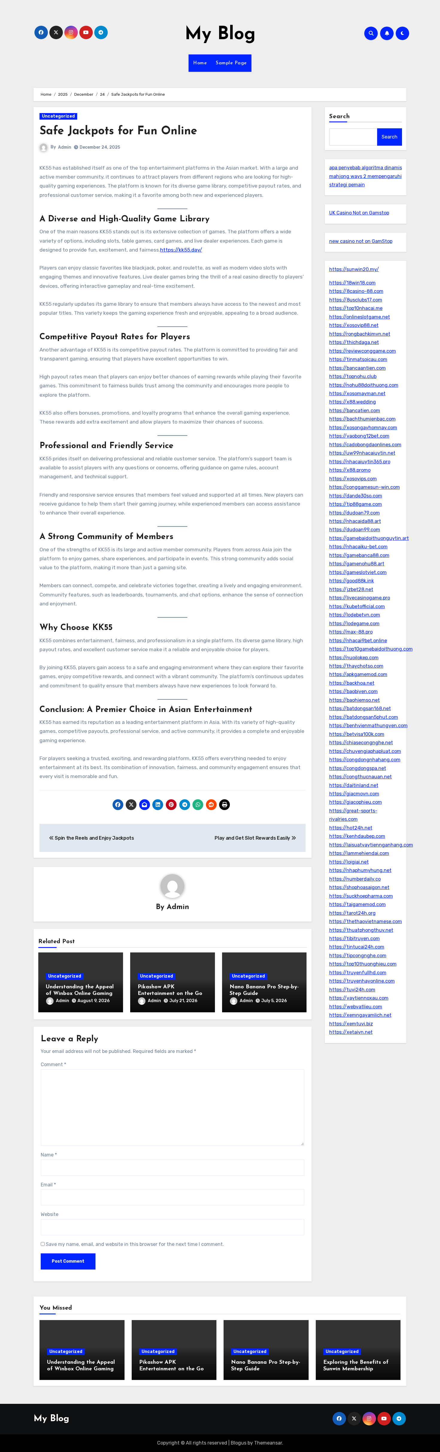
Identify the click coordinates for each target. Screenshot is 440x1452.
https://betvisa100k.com (356, 734)
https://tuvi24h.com (352, 990)
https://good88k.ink (351, 581)
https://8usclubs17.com (355, 300)
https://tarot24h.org (352, 913)
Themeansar (268, 1443)
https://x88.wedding (352, 402)
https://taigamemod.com (357, 904)
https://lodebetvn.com (354, 615)
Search (339, 117)
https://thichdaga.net (354, 342)
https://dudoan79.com (354, 513)
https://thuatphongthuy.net (361, 930)
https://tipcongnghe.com (357, 955)
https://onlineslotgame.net (359, 317)
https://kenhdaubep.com (357, 836)
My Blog (220, 35)
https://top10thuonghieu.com (363, 964)
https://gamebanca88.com (359, 555)
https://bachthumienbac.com (362, 419)
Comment (53, 1064)
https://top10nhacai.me (356, 308)
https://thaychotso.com (356, 666)
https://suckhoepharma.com (361, 896)
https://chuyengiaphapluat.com (365, 751)
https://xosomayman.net (357, 393)
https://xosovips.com (353, 479)
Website (49, 1214)
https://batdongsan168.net (360, 708)
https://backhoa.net (351, 683)
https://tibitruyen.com (354, 938)
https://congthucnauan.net (360, 777)
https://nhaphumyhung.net (360, 870)
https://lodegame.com (354, 623)
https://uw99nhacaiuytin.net (362, 453)
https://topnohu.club (353, 376)
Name (49, 1155)
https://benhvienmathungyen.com (368, 725)
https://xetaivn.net (351, 1032)
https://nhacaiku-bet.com (358, 547)
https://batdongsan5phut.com (363, 717)
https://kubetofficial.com (357, 606)
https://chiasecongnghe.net (361, 742)
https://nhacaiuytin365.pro (359, 462)
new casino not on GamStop (360, 241)
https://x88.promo (350, 470)
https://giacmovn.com (354, 794)
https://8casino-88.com (356, 291)
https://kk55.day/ (181, 250)
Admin (64, 147)
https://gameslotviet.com (358, 572)
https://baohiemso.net (354, 700)
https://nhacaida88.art (355, 521)
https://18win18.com (352, 283)
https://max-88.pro (351, 632)
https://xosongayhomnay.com (363, 427)
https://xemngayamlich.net (360, 1015)
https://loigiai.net (349, 862)
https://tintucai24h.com (356, 947)
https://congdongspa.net (357, 768)
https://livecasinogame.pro (359, 598)
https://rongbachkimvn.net (359, 334)
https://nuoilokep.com (354, 657)
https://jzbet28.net (351, 589)
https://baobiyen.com (353, 691)
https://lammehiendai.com (359, 853)
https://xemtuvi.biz (351, 1024)
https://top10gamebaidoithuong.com (371, 649)
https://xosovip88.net (354, 325)
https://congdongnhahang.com (364, 759)
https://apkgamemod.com (358, 674)
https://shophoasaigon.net (359, 887)
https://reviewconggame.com (362, 351)
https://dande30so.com (355, 496)
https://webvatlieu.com (355, 1007)
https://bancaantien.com (357, 368)
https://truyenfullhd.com (357, 972)
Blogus (238, 1443)
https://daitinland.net (353, 785)
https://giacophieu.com (355, 802)
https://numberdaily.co (355, 879)
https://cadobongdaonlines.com (365, 445)
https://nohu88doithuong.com (363, 385)
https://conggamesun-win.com (364, 487)
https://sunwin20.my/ (354, 269)
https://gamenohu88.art (356, 564)
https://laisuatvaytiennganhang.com (371, 845)
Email (48, 1185)
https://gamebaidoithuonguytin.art (369, 538)
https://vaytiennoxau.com (359, 998)
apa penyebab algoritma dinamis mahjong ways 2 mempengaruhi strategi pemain (365, 176)
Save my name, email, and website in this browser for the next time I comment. (135, 1244)
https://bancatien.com (354, 410)
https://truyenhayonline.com (362, 981)
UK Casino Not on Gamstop (359, 213)
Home (200, 63)
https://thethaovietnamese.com (365, 921)
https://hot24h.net (350, 828)
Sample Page (231, 63)
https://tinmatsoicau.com (358, 359)
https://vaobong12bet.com (359, 436)
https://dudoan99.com (354, 529)
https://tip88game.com (355, 504)
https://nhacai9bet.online (358, 640)
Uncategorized (58, 116)
